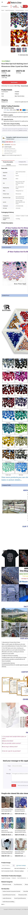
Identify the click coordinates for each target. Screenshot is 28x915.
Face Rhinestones (18, 884)
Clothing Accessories (20, 10)
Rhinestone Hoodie (7, 884)
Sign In (3, 155)
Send (14, 785)
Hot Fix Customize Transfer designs (8, 871)
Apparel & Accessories (9, 10)
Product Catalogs (22, 865)
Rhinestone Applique (19, 871)
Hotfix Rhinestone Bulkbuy (8, 901)
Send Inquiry (14, 82)
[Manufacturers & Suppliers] (14, 2)
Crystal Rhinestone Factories (9, 894)
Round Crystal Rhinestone (20, 898)
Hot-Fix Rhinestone (5, 868)
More (2, 904)
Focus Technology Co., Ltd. (18, 909)
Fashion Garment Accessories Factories (11, 891)
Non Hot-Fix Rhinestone (20, 868)
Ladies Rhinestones (7, 898)
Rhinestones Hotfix (22, 894)
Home (2, 10)
